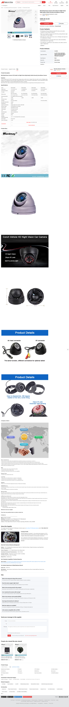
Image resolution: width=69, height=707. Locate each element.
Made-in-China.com (30, 701)
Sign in (67, 2)
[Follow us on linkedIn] (67, 696)
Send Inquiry (46, 23)
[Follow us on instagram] (62, 696)
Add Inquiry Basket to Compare (20, 39)
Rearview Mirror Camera (35, 683)
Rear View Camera (18, 562)
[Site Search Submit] (44, 2)
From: (6, 620)
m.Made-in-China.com (37, 701)
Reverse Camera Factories (34, 689)
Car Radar (3, 683)
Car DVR (16, 683)
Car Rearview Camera (26, 7)
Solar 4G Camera (26, 561)
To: (6, 623)
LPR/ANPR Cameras (54, 672)
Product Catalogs (16, 666)
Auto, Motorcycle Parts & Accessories (10, 7)
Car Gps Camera (12, 691)
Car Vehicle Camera (51, 689)
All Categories (5, 5)
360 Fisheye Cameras (4, 672)
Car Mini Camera (59, 689)
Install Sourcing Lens (27, 696)
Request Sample (58, 26)
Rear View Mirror (10, 683)
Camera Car (4, 689)
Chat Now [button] (62, 23)
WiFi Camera (32, 561)
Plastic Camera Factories (12, 689)
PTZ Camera (20, 672)
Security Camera (20, 561)
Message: (5, 626)
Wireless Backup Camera (24, 683)
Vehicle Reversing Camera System (47, 683)
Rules (67, 5)
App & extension (55, 5)
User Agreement (40, 703)
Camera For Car (43, 689)
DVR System (20, 671)
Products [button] (18, 2)
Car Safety (19, 7)
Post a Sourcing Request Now (31, 635)
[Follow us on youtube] (64, 696)
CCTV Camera (13, 561)
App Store (4, 696)
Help (49, 5)
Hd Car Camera (4, 691)
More (2, 693)
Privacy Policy (51, 703)
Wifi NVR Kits (36, 671)
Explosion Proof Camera (38, 561)
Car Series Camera (54, 669)
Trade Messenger (18, 696)
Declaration (45, 703)
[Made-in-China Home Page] (7, 2)
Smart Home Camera (38, 672)
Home (2, 7)
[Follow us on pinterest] (65, 696)
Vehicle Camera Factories (23, 689)
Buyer (44, 5)
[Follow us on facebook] (59, 696)
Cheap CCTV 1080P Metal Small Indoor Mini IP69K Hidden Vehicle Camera (6, 657)
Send (9, 635)
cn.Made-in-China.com (44, 701)
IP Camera (9, 561)
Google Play (10, 696)
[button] (40, 2)
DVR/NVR (12, 562)
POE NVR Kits (3, 671)
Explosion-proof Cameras (5, 669)
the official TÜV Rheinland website (32, 528)
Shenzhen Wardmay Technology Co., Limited (49, 14)
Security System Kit (6, 562)
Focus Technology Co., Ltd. (27, 703)
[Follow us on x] (61, 696)
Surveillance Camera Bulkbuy (22, 691)
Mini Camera (53, 671)
